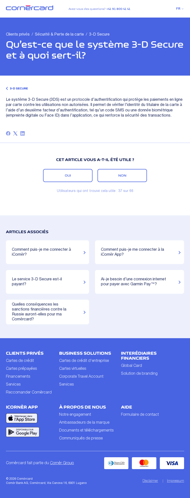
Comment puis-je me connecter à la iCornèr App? (132, 252)
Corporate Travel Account (81, 376)
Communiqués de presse (81, 438)
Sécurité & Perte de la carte (59, 34)
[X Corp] (15, 133)
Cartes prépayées (21, 369)
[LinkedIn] (22, 133)
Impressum (175, 481)
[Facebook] (8, 133)
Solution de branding (139, 373)
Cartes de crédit (20, 361)
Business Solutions (85, 353)
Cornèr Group (62, 463)
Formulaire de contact (140, 414)
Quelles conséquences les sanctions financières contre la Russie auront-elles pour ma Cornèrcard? (39, 312)
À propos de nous (82, 407)
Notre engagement (75, 414)
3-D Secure (99, 34)
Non (122, 175)
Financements (18, 376)
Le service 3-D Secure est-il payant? (37, 282)
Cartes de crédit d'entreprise (84, 361)
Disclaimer (150, 481)
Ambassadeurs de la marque (84, 422)
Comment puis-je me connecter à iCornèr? (41, 252)
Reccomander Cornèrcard (29, 392)
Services (13, 384)
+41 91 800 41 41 (118, 9)
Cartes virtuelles (72, 369)
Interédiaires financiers (139, 356)
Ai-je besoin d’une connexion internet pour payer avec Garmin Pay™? (133, 282)
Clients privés (18, 34)
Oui (68, 175)
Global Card (131, 366)
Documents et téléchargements (86, 430)
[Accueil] (29, 9)
